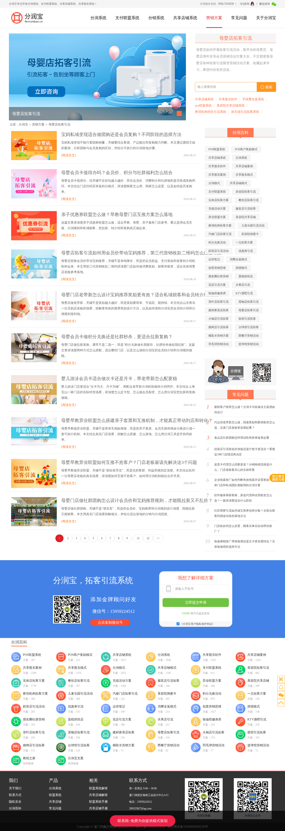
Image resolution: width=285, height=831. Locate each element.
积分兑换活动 (217, 242)
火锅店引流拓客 (218, 318)
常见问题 (239, 18)
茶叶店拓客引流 (218, 301)
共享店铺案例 (244, 166)
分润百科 (15, 808)
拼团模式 (241, 267)
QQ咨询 (244, 3)
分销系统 (156, 18)
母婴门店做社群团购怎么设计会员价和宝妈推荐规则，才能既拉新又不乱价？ (137, 500)
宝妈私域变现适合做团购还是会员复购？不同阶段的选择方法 (121, 134)
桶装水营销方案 (218, 335)
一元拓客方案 (244, 242)
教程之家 (29, 758)
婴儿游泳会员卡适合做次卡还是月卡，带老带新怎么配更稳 (119, 378)
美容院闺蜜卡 (250, 234)
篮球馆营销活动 (248, 344)
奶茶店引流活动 (218, 251)
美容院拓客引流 (246, 191)
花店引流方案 (217, 284)
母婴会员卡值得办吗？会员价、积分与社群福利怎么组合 (117, 172)
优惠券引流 (245, 251)
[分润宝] (29, 18)
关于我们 (15, 788)
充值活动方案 (217, 208)
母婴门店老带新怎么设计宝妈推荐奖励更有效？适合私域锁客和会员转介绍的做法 (141, 294)
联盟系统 (55, 795)
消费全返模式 (238, 259)
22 (148, 538)
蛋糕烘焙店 (245, 276)
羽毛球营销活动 (218, 344)
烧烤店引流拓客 (218, 327)
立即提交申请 (195, 602)
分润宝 (23, 124)
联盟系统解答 (98, 788)
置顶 (281, 702)
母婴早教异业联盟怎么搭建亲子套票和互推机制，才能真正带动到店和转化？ (137, 420)
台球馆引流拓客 (248, 327)
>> (158, 538)
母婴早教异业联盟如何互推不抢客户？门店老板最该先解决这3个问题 (129, 462)
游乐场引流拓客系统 (245, 111)
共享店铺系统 (185, 18)
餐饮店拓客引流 (248, 200)
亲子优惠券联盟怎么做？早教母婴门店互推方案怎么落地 (117, 214)
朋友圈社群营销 (218, 276)
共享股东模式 (244, 174)
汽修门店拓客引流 (220, 234)
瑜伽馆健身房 (217, 293)
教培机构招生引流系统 (210, 111)
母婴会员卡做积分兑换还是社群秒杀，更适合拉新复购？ (117, 336)
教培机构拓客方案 (220, 225)
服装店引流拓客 (246, 208)
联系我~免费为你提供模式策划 (142, 821)
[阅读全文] (68, 155)
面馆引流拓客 (247, 318)
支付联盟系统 (127, 18)
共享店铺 (55, 801)
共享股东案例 (217, 174)
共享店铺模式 (238, 183)
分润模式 (214, 183)
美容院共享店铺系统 (231, 105)
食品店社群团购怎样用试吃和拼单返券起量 (241, 437)
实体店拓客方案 (218, 200)
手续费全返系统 (253, 99)
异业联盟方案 (217, 217)
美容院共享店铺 (246, 217)
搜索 (268, 87)
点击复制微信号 (110, 622)
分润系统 (98, 18)
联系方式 (15, 795)
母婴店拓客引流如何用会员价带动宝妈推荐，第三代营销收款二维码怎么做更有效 (141, 252)
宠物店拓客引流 (248, 301)
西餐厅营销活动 (248, 335)
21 (138, 538)
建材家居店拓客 (218, 310)
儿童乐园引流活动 (253, 225)
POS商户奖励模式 (246, 149)
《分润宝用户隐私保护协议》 (197, 623)
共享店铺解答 (98, 795)
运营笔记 (214, 259)
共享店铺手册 (98, 808)
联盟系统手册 (98, 801)
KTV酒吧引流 (244, 293)
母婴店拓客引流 (26, 113)
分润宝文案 (75, 758)
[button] (179, 113)
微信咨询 (265, 3)
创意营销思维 (217, 267)
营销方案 (214, 18)
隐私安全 (15, 801)
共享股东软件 (228, 99)
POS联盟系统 (216, 149)
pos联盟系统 (203, 105)
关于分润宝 (266, 18)
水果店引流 (243, 284)
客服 (281, 687)
